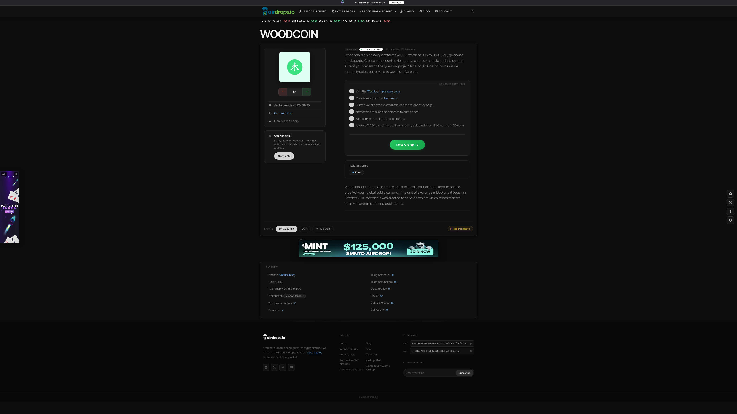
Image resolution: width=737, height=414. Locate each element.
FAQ (368, 348)
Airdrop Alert (373, 360)
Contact (445, 11)
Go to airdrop (283, 113)
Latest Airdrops (314, 11)
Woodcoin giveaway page (383, 91)
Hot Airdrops (345, 11)
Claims (408, 11)
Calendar (371, 354)
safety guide (314, 352)
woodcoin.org (287, 275)
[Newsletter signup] (291, 367)
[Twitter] (730, 202)
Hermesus (391, 98)
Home (278, 11)
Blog (426, 11)
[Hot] (306, 92)
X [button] (16, 174)
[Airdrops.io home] (274, 337)
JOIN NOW (396, 2)
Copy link (288, 228)
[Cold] (283, 92)
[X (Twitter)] (274, 367)
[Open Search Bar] (473, 11)
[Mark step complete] (351, 91)
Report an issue (462, 228)
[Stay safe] (730, 220)
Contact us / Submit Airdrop (378, 367)
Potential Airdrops (378, 11)
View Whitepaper (294, 295)
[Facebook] (282, 367)
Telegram (325, 228)
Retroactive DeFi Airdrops (349, 362)
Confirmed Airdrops (351, 369)
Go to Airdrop (405, 145)
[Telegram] (266, 367)
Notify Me (284, 156)
